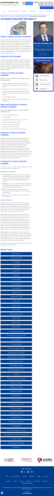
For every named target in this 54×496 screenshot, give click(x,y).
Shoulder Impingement (16, 340)
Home (3, 11)
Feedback (28, 481)
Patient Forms (43, 80)
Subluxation (16, 374)
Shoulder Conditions (22, 16)
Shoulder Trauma (16, 305)
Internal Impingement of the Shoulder (16, 357)
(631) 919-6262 (49, 5)
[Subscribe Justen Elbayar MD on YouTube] (28, 472)
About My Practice (13, 11)
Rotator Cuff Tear (16, 271)
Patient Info (33, 11)
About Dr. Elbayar (15, 476)
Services (24, 11)
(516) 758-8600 (49, 4)
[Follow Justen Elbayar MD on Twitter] (25, 472)
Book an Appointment (48, 7)
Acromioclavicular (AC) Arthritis (16, 331)
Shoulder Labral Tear (16, 253)
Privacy (15, 481)
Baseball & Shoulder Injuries (16, 387)
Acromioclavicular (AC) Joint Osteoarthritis (16, 335)
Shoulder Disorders (16, 322)
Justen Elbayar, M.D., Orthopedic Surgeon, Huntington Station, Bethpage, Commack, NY (24, 15)
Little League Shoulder (16, 344)
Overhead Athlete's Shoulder (16, 365)
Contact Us (49, 11)
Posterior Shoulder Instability (16, 361)
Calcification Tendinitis (16, 439)
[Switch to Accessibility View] (2, 493)
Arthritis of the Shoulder (16, 258)
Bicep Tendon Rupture (16, 284)
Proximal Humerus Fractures (16, 314)
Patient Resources (43, 60)
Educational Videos (43, 70)
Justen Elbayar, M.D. (43, 43)
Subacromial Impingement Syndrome (16, 370)
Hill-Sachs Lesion (16, 447)
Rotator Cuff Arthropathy (16, 383)
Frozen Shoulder (16, 262)
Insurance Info (43, 88)
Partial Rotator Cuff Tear (16, 417)
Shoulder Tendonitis (16, 327)
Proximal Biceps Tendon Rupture (16, 421)
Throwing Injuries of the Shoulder (16, 404)
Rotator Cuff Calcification (16, 408)
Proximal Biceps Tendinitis (16, 391)
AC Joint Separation (16, 400)
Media (40, 11)
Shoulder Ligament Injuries (16, 297)
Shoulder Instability (16, 279)
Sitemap (22, 481)
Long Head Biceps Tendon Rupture (16, 443)
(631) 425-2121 (49, 2)
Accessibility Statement (27, 483)
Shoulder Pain (16, 266)
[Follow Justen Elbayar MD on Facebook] (22, 472)
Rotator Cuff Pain (16, 301)
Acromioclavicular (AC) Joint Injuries (16, 352)
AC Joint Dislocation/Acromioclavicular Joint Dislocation (16, 434)
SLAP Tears (16, 275)
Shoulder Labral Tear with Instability (16, 348)
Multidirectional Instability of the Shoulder (16, 430)
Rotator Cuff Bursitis (16, 426)
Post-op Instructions (45, 84)
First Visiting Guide (44, 75)
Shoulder (11, 16)
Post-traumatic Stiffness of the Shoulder (16, 378)
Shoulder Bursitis (16, 318)
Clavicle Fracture (16, 309)
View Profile (43, 54)
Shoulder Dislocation (16, 288)
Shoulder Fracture (16, 292)
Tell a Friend (37, 481)
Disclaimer (8, 481)
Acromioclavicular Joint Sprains (16, 413)
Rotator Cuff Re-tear (16, 396)
